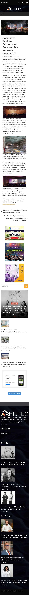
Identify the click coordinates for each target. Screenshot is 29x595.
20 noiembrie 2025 (5, 366)
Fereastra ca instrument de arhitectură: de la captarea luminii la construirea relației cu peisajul (13, 363)
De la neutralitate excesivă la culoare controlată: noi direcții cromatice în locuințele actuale (14, 331)
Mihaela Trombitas (15, 56)
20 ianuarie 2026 (5, 334)
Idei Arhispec (13, 591)
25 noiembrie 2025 (5, 350)
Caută (26, 286)
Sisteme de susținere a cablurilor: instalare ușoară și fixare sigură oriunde (15, 211)
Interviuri (14, 303)
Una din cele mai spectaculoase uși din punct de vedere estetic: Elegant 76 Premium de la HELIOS (15, 218)
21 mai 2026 (3, 540)
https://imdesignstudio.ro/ (9, 204)
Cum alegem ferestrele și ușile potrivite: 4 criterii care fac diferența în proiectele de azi (13, 347)
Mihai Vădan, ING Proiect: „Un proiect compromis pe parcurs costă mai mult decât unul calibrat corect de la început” (14, 536)
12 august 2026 (4, 466)
